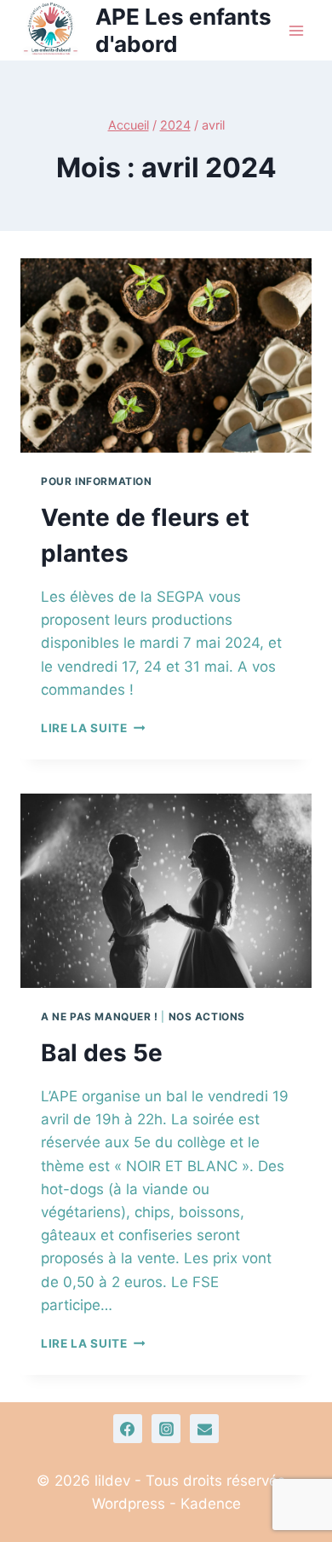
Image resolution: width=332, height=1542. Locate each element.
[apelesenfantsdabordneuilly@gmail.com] (204, 1428)
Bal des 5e (102, 1052)
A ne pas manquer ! (99, 1016)
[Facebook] (127, 1428)
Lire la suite (93, 728)
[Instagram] (166, 1428)
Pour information (96, 481)
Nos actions (207, 1016)
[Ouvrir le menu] (296, 30)
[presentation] (166, 355)
